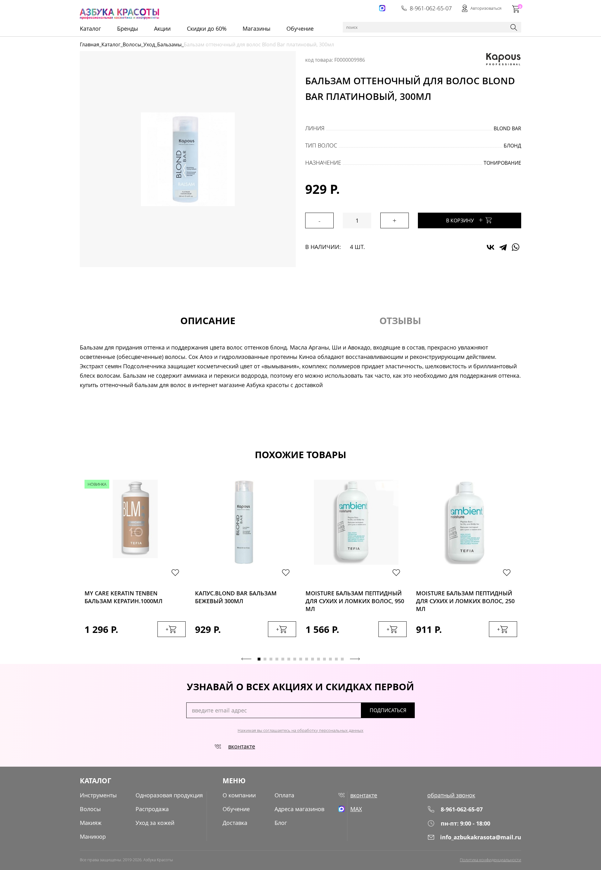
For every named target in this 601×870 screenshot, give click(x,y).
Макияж (90, 822)
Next (355, 658)
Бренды (127, 28)
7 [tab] (294, 659)
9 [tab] (306, 659)
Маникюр (93, 836)
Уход (149, 44)
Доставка (235, 822)
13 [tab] (330, 659)
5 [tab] (282, 659)
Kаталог (90, 28)
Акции (162, 28)
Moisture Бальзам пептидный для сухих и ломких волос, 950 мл (355, 599)
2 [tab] (265, 659)
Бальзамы (169, 44)
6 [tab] (288, 659)
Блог (281, 822)
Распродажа (152, 809)
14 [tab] (336, 659)
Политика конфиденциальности (490, 859)
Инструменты (98, 795)
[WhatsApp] (515, 247)
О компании (239, 795)
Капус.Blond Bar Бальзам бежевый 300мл (236, 597)
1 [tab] (259, 659)
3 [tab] (271, 659)
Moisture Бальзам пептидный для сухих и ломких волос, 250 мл (465, 599)
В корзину (464, 220)
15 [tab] (342, 659)
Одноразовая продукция (169, 795)
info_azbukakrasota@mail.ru (480, 837)
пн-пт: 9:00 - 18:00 (465, 823)
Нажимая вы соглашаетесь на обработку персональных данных (300, 730)
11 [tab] (318, 659)
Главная (89, 44)
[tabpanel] (135, 565)
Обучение (300, 28)
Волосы (132, 44)
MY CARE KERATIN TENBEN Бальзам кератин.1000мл (123, 597)
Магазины (256, 28)
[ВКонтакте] (490, 247)
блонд (512, 145)
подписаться (388, 710)
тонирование (502, 162)
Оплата (284, 795)
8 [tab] (300, 659)
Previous (246, 658)
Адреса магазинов (299, 809)
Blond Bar (507, 128)
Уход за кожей (155, 822)
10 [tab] (312, 659)
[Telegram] (503, 247)
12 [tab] (324, 659)
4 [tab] (276, 659)
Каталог (111, 44)
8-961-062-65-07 (431, 8)
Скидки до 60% (207, 28)
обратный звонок (451, 795)
